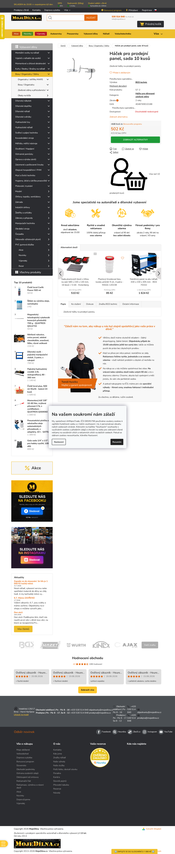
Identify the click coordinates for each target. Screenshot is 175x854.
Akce (21, 250)
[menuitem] (16, 34)
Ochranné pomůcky (24, 154)
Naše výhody (59, 761)
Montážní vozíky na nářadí (27, 52)
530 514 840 (123, 16)
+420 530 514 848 (79, 712)
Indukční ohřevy (22, 207)
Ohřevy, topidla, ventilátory (28, 196)
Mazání (18, 191)
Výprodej (23, 260)
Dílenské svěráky (23, 116)
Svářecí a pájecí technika (26, 132)
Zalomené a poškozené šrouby (29, 164)
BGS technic (141, 82)
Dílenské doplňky (23, 106)
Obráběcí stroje (22, 228)
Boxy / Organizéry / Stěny (27, 74)
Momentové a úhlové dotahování (30, 63)
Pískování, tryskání (24, 186)
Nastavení (59, 441)
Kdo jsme (57, 753)
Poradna (57, 773)
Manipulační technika (25, 223)
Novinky (22, 255)
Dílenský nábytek (23, 100)
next (159, 274)
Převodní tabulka (61, 784)
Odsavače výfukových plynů (28, 239)
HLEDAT (91, 17)
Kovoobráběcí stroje (24, 138)
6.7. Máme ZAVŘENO (24, 598)
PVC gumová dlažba (24, 244)
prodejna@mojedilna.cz (100, 712)
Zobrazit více (87, 690)
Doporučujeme (23, 799)
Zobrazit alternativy (119, 116)
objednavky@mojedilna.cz (101, 709)
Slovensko (21, 765)
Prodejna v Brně (21, 10)
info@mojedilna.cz (118, 19)
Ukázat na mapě (21, 714)
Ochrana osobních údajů (27, 773)
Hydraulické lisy (22, 122)
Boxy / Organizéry (26, 84)
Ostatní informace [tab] (130, 304)
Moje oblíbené (23, 749)
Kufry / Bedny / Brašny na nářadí (30, 68)
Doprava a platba (52, 10)
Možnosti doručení (118, 86)
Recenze (57, 788)
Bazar (21, 266)
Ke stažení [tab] (76, 304)
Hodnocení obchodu (87, 658)
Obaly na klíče (24, 95)
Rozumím (116, 441)
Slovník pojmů (59, 781)
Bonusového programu (132, 124)
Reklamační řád (23, 781)
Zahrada (19, 202)
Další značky (150, 645)
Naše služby (59, 765)
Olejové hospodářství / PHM (28, 170)
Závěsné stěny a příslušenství (31, 90)
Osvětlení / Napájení (24, 148)
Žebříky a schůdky (23, 212)
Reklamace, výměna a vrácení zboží (30, 786)
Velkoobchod (22, 753)
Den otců (18, 612)
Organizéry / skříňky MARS (30, 79)
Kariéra (56, 777)
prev (60, 274)
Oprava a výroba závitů (25, 159)
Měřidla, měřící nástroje (26, 143)
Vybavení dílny (28, 47)
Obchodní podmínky (25, 769)
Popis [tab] (63, 304)
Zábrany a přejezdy (24, 218)
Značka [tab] (108, 304)
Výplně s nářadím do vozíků (28, 58)
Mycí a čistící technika (25, 175)
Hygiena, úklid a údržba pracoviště (31, 180)
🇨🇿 (155, 10)
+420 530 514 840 (79, 709)
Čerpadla (19, 234)
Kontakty (36, 10)
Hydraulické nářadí (24, 127)
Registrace (147, 10)
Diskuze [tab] (90, 304)
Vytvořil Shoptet (153, 828)
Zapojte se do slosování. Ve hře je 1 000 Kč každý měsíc (31, 582)
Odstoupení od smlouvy (27, 777)
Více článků (23, 629)
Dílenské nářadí (22, 111)
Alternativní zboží (69, 247)
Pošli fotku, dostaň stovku (65, 769)
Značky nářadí (59, 757)
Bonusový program (113, 10)
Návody (56, 792)
